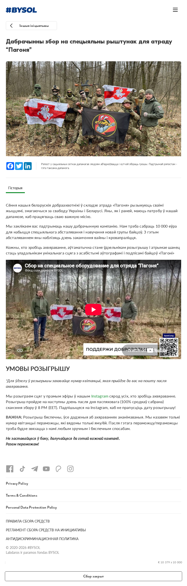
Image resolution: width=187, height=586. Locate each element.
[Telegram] (34, 468)
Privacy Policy (17, 483)
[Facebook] (9, 468)
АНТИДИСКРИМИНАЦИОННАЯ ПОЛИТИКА (42, 538)
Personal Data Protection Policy (31, 507)
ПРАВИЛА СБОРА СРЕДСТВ (28, 521)
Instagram (99, 396)
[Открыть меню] (175, 10)
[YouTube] (46, 469)
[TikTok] (22, 468)
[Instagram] (70, 468)
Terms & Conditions (21, 495)
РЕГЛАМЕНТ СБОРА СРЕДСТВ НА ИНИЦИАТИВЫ (46, 529)
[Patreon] (58, 468)
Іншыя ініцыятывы (33, 25)
